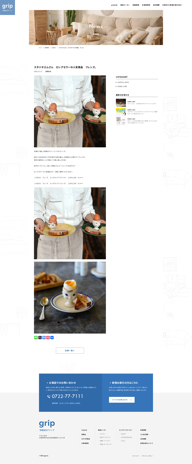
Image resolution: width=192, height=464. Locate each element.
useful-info (123, 82)
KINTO (123, 434)
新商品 (84, 434)
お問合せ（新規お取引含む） (172, 5)
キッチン (102, 434)
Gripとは (84, 430)
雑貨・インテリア (105, 441)
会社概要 (156, 5)
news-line (122, 86)
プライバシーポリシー (147, 456)
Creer (123, 441)
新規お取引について (146, 443)
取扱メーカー (125, 5)
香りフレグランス (105, 437)
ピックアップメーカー (125, 430)
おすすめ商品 (86, 439)
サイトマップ (135, 456)
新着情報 (136, 5)
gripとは (114, 5)
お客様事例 (146, 5)
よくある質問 (144, 434)
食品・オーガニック (106, 444)
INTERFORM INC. (126, 437)
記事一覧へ (70, 350)
